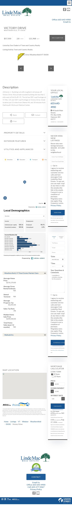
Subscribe (57, 212)
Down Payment (57, 388)
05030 (8, 424)
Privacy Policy (56, 205)
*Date (53, 256)
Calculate (58, 406)
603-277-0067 (38, 487)
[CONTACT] (57, 38)
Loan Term (56, 372)
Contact (36, 477)
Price (53, 381)
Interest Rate (57, 395)
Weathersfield (35, 422)
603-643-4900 (64, 19)
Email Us (67, 22)
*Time (53, 263)
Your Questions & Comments (57, 271)
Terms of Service (61, 350)
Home (6, 422)
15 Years (57, 376)
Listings (13, 422)
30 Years (56, 374)
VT (19, 422)
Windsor (25, 422)
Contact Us (53, 121)
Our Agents (60, 121)
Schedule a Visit (61, 237)
